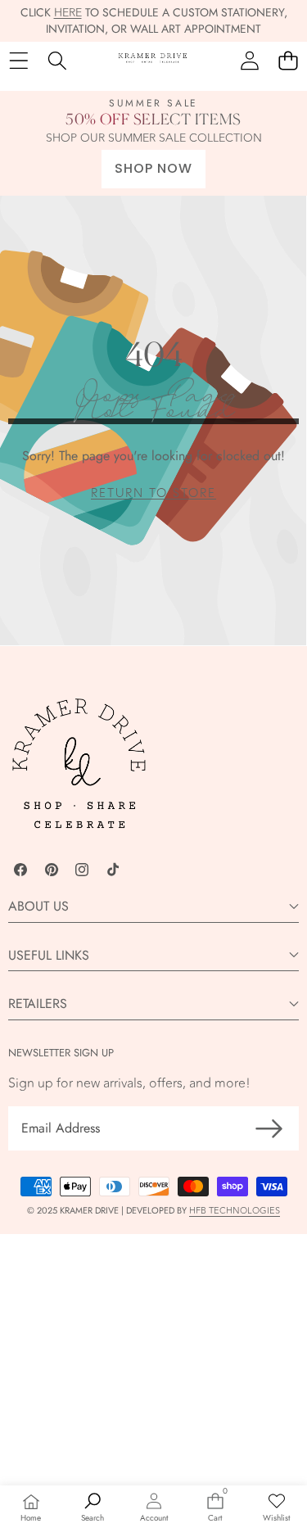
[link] (153, 493)
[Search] (56, 60)
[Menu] (18, 60)
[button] (287, 60)
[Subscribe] (269, 1128)
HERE (68, 12)
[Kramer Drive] (152, 60)
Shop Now (153, 168)
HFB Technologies (234, 1211)
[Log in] (249, 60)
